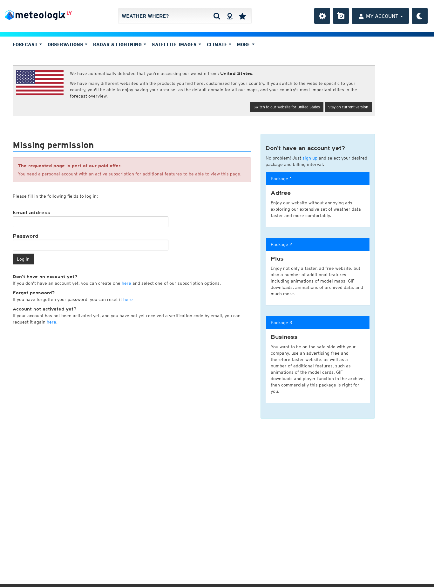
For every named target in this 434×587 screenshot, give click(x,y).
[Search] (216, 15)
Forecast (26, 44)
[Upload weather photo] (341, 16)
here (126, 283)
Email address (31, 212)
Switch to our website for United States (287, 107)
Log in (23, 259)
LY (69, 13)
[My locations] (242, 15)
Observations (66, 44)
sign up (309, 157)
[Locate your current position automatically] (229, 15)
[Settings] (322, 16)
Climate (218, 44)
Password (25, 236)
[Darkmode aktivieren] (420, 16)
